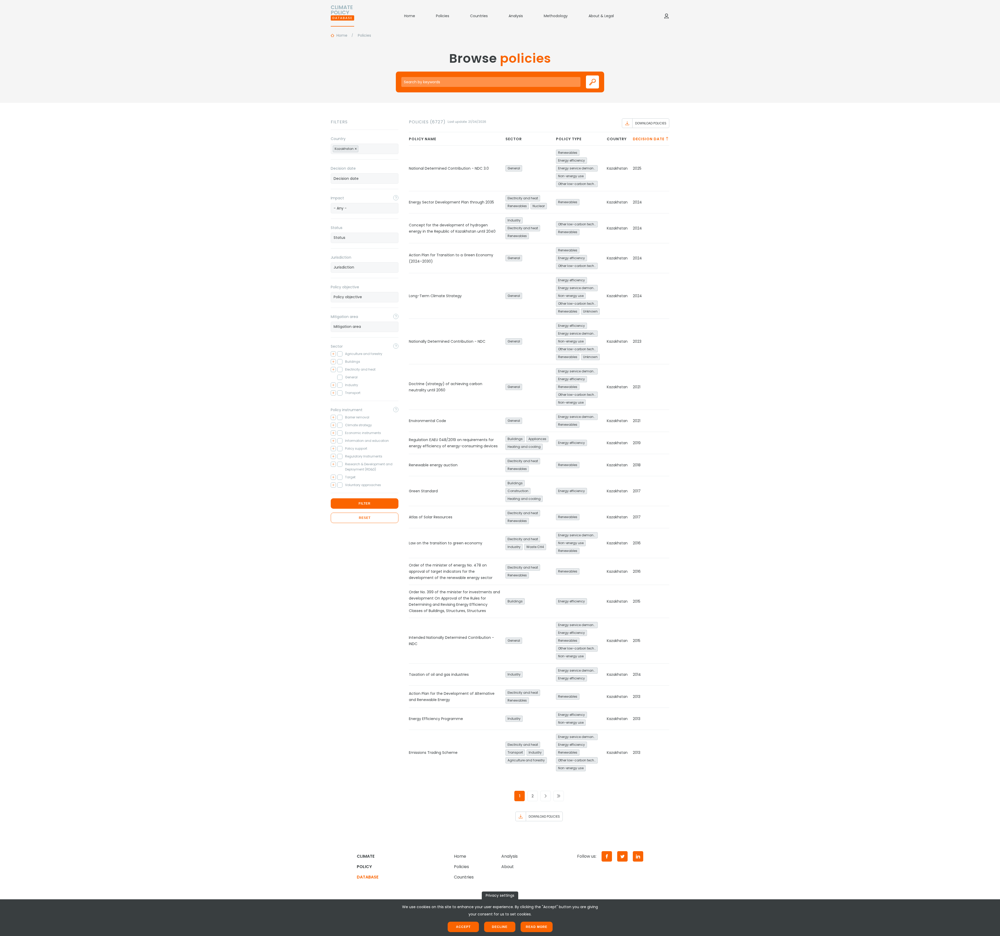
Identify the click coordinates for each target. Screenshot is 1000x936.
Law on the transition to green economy (445, 543)
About (507, 867)
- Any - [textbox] (340, 208)
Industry (514, 220)
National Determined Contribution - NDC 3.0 (449, 168)
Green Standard (423, 491)
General (514, 168)
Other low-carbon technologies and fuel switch (578, 184)
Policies (442, 15)
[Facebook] (607, 856)
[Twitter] (622, 856)
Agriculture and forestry (526, 760)
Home (409, 15)
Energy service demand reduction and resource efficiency (578, 168)
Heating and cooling (524, 446)
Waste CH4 (535, 547)
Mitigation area (344, 316)
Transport (515, 752)
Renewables (567, 152)
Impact (337, 198)
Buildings (515, 439)
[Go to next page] (545, 796)
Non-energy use (571, 176)
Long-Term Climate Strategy (435, 295)
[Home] (342, 16)
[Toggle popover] (395, 197)
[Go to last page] (558, 796)
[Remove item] (356, 148)
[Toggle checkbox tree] (333, 353)
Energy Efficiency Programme (436, 718)
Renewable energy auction (433, 465)
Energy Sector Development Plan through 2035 (451, 202)
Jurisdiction (341, 257)
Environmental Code (427, 420)
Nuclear (539, 206)
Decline (500, 927)
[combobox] (364, 149)
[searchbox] (365, 149)
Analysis (516, 15)
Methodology (556, 15)
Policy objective (345, 287)
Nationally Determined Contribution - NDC (447, 341)
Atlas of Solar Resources (430, 517)
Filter (365, 503)
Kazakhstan (617, 168)
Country (338, 138)
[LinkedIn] (638, 856)
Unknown (590, 311)
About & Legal (601, 15)
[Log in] (666, 16)
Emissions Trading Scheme (433, 752)
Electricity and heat (523, 198)
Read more (536, 927)
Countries (479, 15)
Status (336, 227)
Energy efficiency (571, 160)
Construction (518, 491)
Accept (463, 927)
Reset (365, 518)
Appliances (537, 439)
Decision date (343, 168)
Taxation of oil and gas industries (439, 674)
